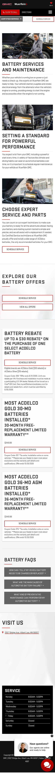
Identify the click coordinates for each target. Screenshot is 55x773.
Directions (26, 12)
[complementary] (46, 764)
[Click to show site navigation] (50, 12)
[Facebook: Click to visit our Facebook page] (24, 747)
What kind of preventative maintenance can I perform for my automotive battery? (27, 598)
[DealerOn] (27, 751)
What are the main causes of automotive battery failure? (26, 584)
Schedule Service (43, 19)
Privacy (39, 755)
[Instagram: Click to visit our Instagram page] (30, 747)
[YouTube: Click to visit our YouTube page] (26, 747)
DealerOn (23, 755)
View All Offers (27, 307)
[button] (10, 12)
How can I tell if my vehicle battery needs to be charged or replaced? (27, 572)
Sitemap (31, 755)
